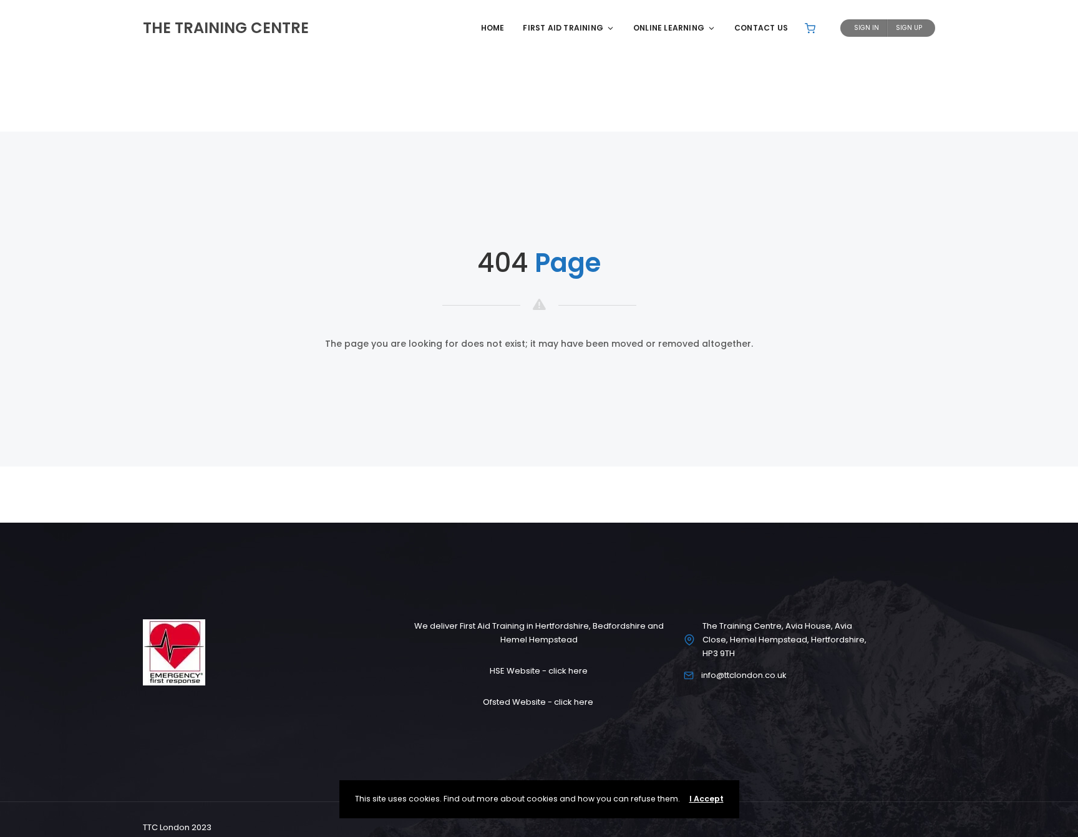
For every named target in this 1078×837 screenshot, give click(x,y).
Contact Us (761, 27)
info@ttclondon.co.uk (744, 675)
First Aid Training (563, 27)
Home (493, 27)
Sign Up (909, 28)
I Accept (706, 798)
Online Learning (668, 27)
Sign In (866, 28)
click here (568, 671)
